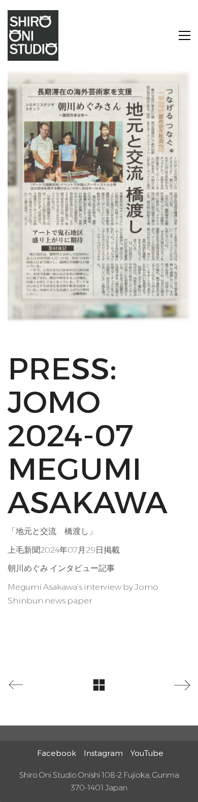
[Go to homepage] (33, 35)
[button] (184, 35)
